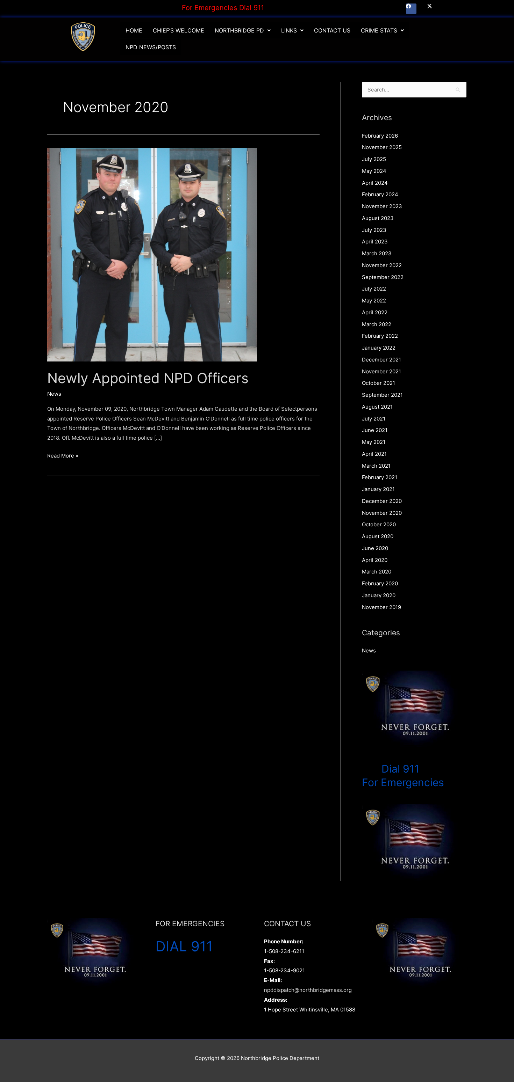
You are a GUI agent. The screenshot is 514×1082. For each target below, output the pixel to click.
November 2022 (382, 265)
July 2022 (374, 288)
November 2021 (381, 371)
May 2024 (374, 171)
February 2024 (380, 194)
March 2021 (376, 465)
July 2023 (374, 230)
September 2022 (383, 277)
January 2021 (378, 489)
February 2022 (380, 335)
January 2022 (378, 347)
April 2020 (374, 560)
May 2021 (373, 442)
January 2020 (378, 595)
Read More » (62, 455)
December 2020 (382, 501)
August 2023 (378, 218)
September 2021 (382, 395)
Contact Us (332, 30)
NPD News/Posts (151, 47)
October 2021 (378, 383)
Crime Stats (379, 30)
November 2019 (381, 607)
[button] (242, 30)
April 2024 (375, 183)
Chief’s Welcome (178, 30)
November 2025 (382, 147)
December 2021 (381, 359)
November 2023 (382, 206)
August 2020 (377, 536)
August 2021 (377, 406)
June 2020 (375, 548)
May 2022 (374, 300)
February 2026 (380, 135)
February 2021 (379, 477)
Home (134, 30)
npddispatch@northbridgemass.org (308, 990)
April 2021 (374, 454)
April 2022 (374, 312)
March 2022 (376, 324)
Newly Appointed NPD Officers (148, 378)
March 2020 (376, 571)
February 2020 (380, 583)
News (54, 393)
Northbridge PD (239, 30)
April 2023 (375, 241)
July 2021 (373, 418)
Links (289, 30)
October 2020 (379, 524)
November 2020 (382, 513)
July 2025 (374, 159)
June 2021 (374, 430)
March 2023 (377, 253)
